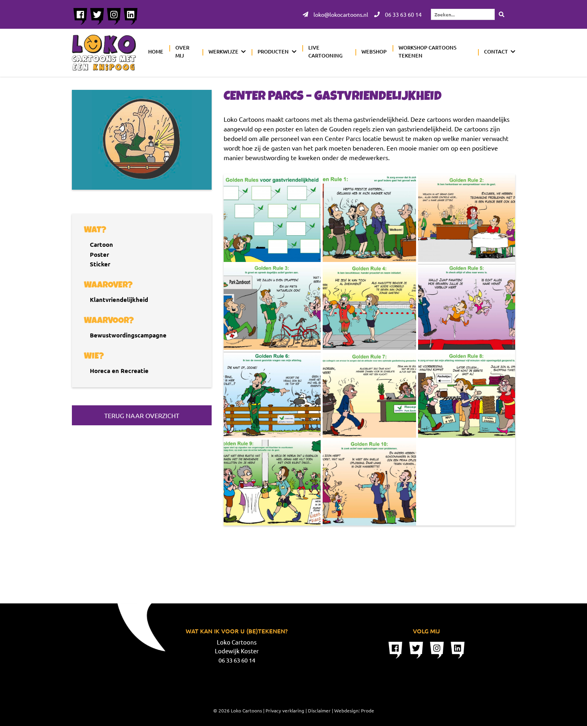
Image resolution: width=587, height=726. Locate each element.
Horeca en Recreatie (119, 371)
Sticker (100, 264)
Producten (273, 51)
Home (155, 51)
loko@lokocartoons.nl (340, 14)
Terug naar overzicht (141, 415)
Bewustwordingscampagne (128, 335)
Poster (99, 254)
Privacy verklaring (285, 710)
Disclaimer (319, 710)
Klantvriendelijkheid (119, 299)
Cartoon (101, 244)
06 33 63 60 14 (403, 14)
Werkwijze (223, 51)
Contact (496, 51)
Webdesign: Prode (354, 710)
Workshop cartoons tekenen (427, 51)
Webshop (374, 51)
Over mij (182, 51)
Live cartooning (325, 51)
